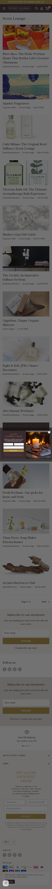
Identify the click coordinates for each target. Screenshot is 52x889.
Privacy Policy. (21, 455)
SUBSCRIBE (13, 450)
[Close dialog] (49, 432)
